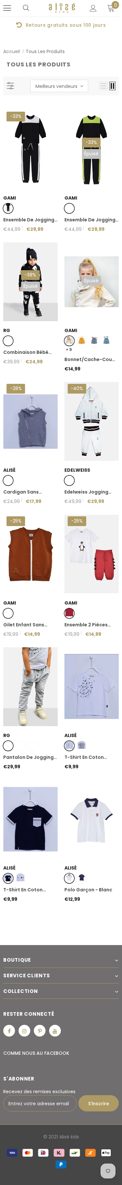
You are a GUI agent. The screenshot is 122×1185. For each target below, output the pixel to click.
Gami (9, 198)
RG (6, 330)
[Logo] (62, 8)
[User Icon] (93, 8)
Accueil (11, 51)
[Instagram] (24, 1031)
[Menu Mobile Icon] (7, 8)
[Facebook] (9, 1031)
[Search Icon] (26, 8)
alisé (9, 470)
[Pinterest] (40, 1031)
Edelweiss (77, 470)
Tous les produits (45, 51)
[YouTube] (55, 1031)
